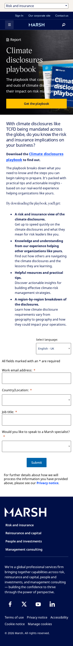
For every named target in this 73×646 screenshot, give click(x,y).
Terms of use (14, 617)
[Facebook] (10, 604)
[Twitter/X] (24, 604)
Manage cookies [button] (40, 624)
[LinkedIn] (52, 604)
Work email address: (17, 370)
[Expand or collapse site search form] (63, 24)
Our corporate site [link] (39, 15)
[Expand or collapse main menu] (9, 24)
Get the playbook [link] (36, 103)
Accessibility (59, 617)
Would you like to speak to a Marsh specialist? (36, 432)
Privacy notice (47, 483)
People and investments (23, 541)
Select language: (47, 339)
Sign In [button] (19, 15)
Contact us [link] (61, 15)
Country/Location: (15, 390)
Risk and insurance (19, 525)
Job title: (8, 412)
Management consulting (23, 549)
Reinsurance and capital (23, 533)
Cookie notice (15, 624)
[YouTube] (38, 604)
